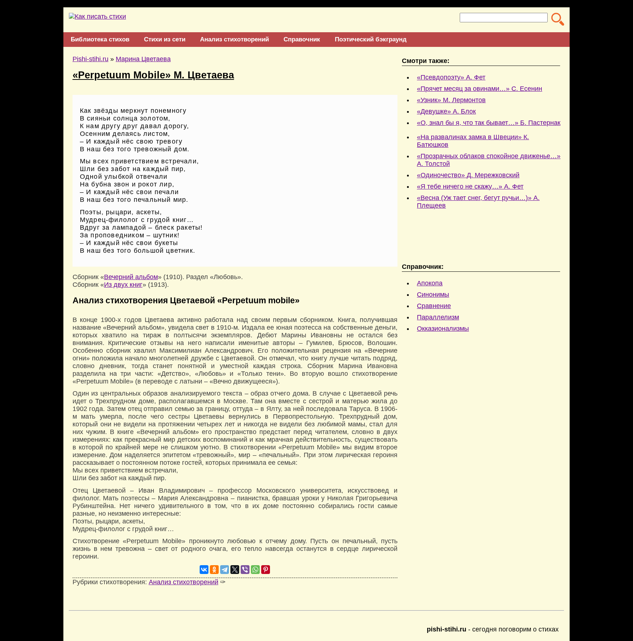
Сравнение (434, 306)
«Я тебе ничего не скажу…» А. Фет (470, 186)
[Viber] (245, 569)
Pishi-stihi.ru (90, 59)
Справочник (302, 39)
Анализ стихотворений (234, 39)
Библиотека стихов (100, 39)
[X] (234, 569)
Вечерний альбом (131, 277)
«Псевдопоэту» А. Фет (451, 77)
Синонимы (433, 294)
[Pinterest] (265, 569)
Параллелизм (438, 317)
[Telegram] (224, 569)
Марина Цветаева (143, 59)
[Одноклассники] (214, 569)
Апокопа (430, 283)
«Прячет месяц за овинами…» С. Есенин (479, 88)
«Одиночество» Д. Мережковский (468, 175)
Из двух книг (123, 284)
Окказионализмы (443, 328)
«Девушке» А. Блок (446, 111)
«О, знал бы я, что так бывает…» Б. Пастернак (488, 122)
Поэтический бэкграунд (371, 39)
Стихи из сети (164, 39)
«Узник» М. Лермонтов (451, 100)
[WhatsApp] (255, 569)
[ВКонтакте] (204, 569)
